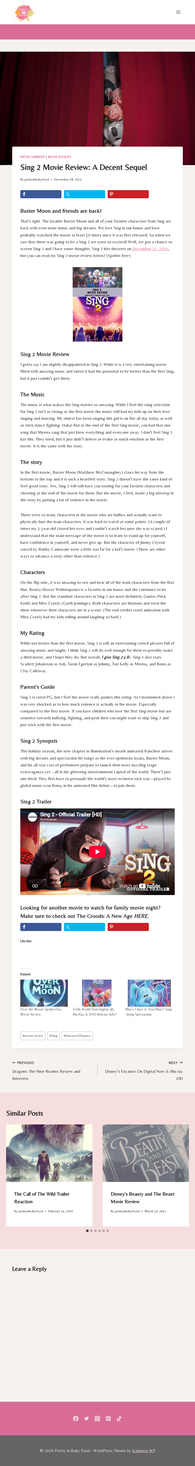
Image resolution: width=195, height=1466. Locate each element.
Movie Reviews (60, 157)
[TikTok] (119, 1418)
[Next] (179, 1175)
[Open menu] (178, 12)
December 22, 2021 (150, 248)
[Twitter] (86, 1418)
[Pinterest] (108, 1418)
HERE (141, 916)
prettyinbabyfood (37, 179)
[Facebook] (75, 1418)
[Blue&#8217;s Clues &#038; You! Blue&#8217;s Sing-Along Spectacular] (149, 993)
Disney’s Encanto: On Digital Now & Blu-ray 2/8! (144, 1071)
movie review (33, 1036)
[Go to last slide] (15, 1175)
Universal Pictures (77, 1036)
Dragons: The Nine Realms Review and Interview (46, 1071)
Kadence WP (143, 1450)
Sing (53, 1036)
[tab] (87, 1231)
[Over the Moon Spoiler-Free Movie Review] (44, 993)
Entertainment (32, 157)
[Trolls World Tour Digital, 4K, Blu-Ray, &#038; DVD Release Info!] (96, 993)
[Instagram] (97, 1418)
